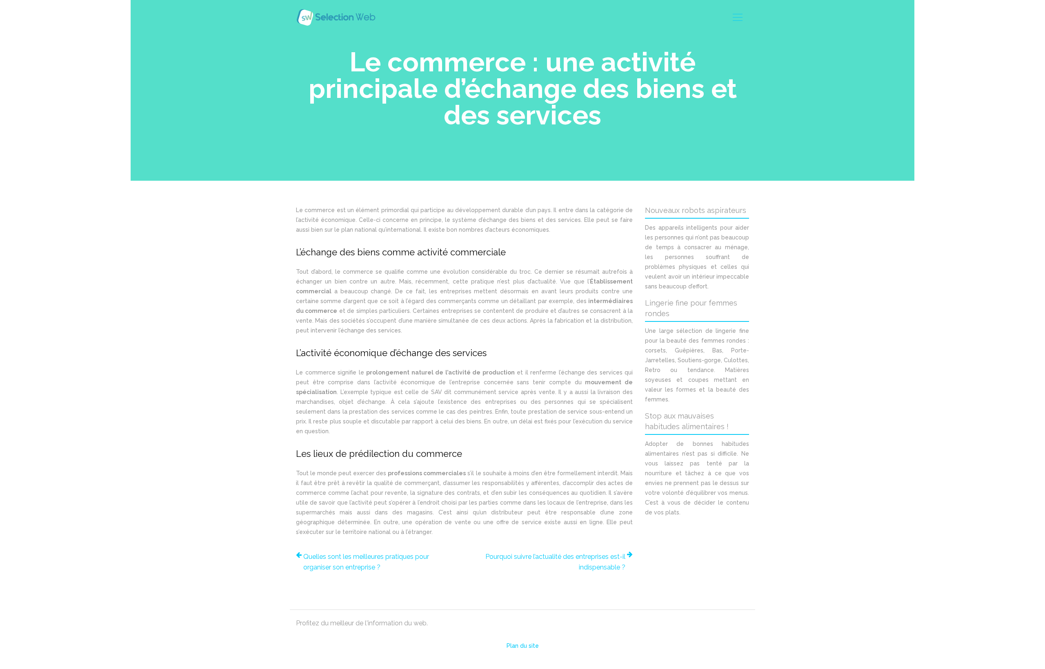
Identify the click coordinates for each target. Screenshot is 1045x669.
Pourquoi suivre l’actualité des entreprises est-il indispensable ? (555, 562)
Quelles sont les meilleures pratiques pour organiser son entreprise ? (366, 562)
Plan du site (523, 645)
